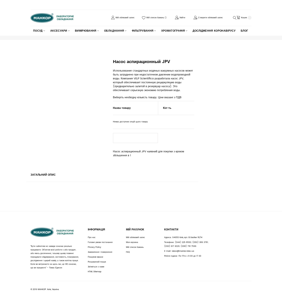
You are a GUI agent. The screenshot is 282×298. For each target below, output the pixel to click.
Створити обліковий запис (210, 17)
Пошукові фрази (95, 257)
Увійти (182, 17)
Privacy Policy (94, 247)
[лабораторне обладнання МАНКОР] (55, 18)
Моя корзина (132, 242)
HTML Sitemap (94, 271)
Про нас (91, 237)
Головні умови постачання (100, 242)
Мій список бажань (155, 17)
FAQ (128, 252)
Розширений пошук (97, 261)
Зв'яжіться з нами (96, 266)
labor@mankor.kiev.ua (183, 251)
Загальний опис (43, 175)
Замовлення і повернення (100, 252)
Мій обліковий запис (125, 17)
